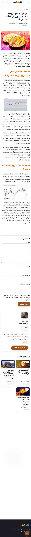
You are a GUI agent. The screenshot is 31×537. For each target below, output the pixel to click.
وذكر (19, 154)
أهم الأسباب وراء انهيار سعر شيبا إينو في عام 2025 (23, 372)
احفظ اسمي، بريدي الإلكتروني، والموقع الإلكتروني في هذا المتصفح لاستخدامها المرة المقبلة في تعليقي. (16, 297)
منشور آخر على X (16, 126)
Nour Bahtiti (22, 23)
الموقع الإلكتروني (25, 284)
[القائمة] (28, 2)
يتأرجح (12, 93)
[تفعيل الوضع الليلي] (6, 2)
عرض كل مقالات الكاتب (19, 347)
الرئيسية (26, 10)
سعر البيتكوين (21, 82)
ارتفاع (21, 133)
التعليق (27, 242)
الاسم (28, 267)
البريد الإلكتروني (25, 275)
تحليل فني (19, 10)
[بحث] (2, 2)
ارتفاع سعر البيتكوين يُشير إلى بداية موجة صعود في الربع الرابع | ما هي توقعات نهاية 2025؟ (8, 374)
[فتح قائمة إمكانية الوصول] (27, 533)
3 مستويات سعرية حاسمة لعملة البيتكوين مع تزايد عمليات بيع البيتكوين (23, 400)
